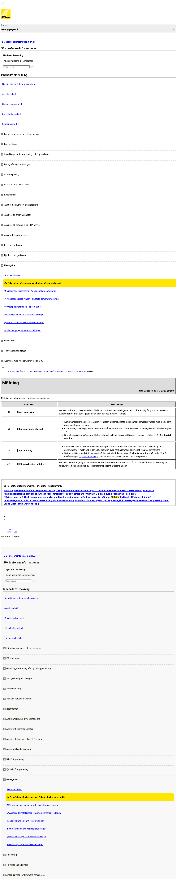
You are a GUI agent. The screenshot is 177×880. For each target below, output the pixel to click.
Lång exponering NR (117, 494)
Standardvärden (12, 275)
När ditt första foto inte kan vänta (18, 84)
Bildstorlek (127, 490)
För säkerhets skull (11, 114)
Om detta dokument (12, 104)
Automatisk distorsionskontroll (66, 497)
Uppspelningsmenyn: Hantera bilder (22, 306)
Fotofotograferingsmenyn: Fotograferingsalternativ (33, 283)
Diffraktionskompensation (36, 497)
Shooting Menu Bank (14, 490)
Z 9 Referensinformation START (18, 42)
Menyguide (34, 371)
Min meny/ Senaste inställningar (22, 330)
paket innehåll (9, 94)
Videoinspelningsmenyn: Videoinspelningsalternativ (30, 291)
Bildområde (104, 490)
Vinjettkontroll (14, 497)
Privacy (10, 529)
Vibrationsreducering (63, 500)
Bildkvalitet (116, 490)
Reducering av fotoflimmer (97, 497)
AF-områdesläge (90, 456)
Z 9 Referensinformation (18, 371)
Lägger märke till (10, 124)
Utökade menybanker (36, 490)
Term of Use (12, 532)
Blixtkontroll (125, 497)
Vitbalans (34, 494)
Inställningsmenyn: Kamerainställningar (23, 314)
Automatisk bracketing (87, 500)
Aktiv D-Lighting (98, 494)
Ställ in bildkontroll (48, 494)
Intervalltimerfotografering (148, 500)
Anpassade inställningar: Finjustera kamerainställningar (31, 299)
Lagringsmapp (55, 490)
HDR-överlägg (126, 500)
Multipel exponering (109, 500)
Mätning (115, 497)
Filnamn (67, 490)
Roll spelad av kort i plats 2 (84, 490)
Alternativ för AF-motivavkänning (35, 500)
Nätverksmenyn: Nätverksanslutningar (24, 322)
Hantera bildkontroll (68, 494)
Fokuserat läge (140, 497)
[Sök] (31, 66)
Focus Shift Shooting (27, 503)
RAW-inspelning (141, 490)
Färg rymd (84, 494)
